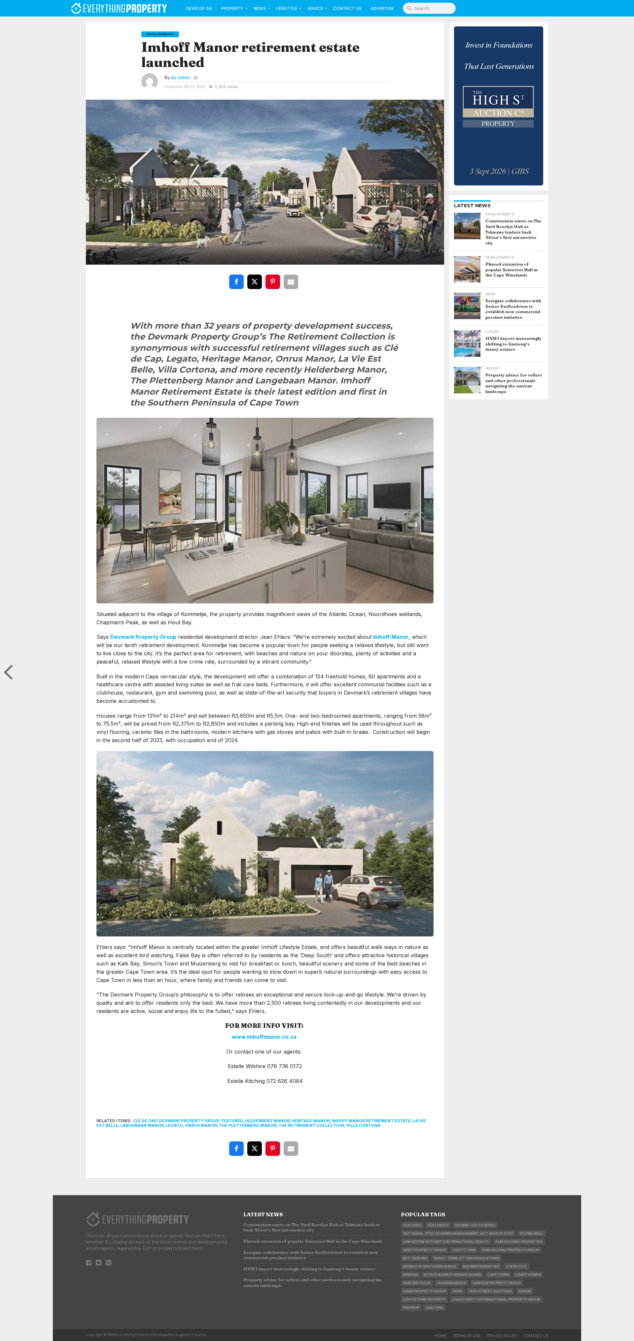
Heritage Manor (311, 1120)
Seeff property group (424, 1250)
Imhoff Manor (390, 637)
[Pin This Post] (274, 277)
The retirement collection (311, 1125)
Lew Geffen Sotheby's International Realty (446, 1242)
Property (232, 8)
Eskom (524, 1291)
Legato (174, 1125)
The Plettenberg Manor (247, 1125)
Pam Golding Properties (519, 1242)
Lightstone (464, 1250)
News (260, 8)
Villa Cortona (363, 1125)
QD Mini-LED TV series (475, 1225)
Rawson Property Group (497, 1283)
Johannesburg (451, 1283)
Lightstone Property (424, 1299)
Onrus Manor (201, 1125)
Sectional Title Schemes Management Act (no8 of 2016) (458, 1233)
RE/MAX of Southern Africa (430, 1266)
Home (440, 1335)
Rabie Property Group (424, 1291)
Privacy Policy (502, 1335)
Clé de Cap (145, 1120)
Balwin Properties (481, 1266)
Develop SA (199, 8)
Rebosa (410, 1275)
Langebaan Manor (142, 1125)
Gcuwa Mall (531, 1233)
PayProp (411, 1308)
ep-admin (180, 77)
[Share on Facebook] (237, 277)
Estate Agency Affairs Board (452, 1275)
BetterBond (415, 1258)
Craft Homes (528, 1275)
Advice (315, 8)
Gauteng (434, 1308)
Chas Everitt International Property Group (496, 1299)
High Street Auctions (490, 1291)
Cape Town (498, 1275)
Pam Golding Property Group (510, 1250)
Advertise (382, 8)
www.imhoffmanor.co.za (264, 1036)
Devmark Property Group (143, 637)
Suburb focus (417, 1283)
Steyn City (516, 1266)
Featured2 (438, 1225)
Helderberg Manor (267, 1120)
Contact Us (347, 8)
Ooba (457, 1291)
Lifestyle (286, 8)
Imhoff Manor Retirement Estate (371, 1120)
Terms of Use (466, 1335)
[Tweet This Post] (255, 277)
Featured (232, 1120)
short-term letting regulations (466, 1258)
